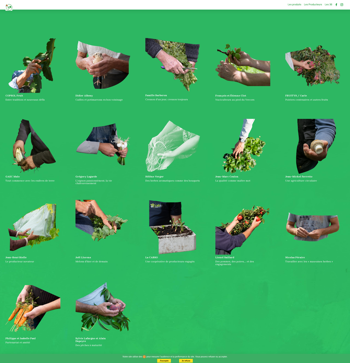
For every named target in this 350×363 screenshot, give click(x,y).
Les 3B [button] (328, 4)
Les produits (294, 4)
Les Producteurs (313, 4)
